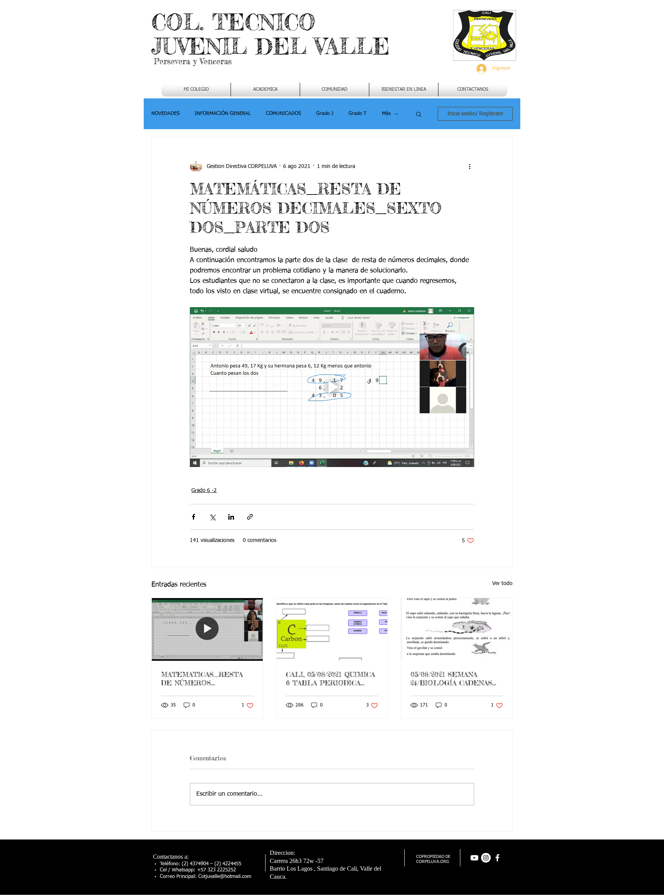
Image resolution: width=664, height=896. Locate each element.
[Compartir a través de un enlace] (250, 516)
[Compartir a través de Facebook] (193, 516)
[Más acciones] (469, 166)
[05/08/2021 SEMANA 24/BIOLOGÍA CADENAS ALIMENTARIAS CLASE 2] (456, 629)
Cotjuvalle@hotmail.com (224, 876)
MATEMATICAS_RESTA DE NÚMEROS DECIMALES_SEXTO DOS (206, 678)
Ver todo (502, 583)
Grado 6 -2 (204, 490)
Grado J (324, 113)
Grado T (358, 113)
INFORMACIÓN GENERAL (223, 113)
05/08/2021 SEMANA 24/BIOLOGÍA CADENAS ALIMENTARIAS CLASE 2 (454, 678)
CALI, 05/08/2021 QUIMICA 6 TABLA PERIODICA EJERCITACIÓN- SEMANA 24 (330, 678)
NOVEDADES (165, 113)
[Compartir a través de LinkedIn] (231, 516)
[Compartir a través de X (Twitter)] (212, 516)
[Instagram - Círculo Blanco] (486, 858)
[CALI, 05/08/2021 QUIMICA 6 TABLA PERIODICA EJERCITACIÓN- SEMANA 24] (332, 629)
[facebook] (497, 858)
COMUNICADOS (283, 113)
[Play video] (332, 387)
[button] (265, 89)
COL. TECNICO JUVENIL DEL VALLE (270, 34)
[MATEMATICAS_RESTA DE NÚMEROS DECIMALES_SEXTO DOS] (207, 629)
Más (386, 113)
